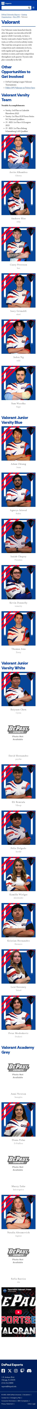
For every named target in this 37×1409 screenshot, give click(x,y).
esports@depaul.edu (8, 1387)
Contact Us (5, 1398)
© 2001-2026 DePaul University (11, 1395)
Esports (8, 3)
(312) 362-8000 (7, 1383)
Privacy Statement (7, 1404)
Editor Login (32, 1404)
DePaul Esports (12, 1365)
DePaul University (2, 3)
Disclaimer (26, 1395)
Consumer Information (8, 1401)
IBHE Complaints (23, 1401)
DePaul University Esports (10, 14)
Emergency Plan (16, 1398)
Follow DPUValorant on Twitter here (20, 88)
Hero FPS (16, 17)
